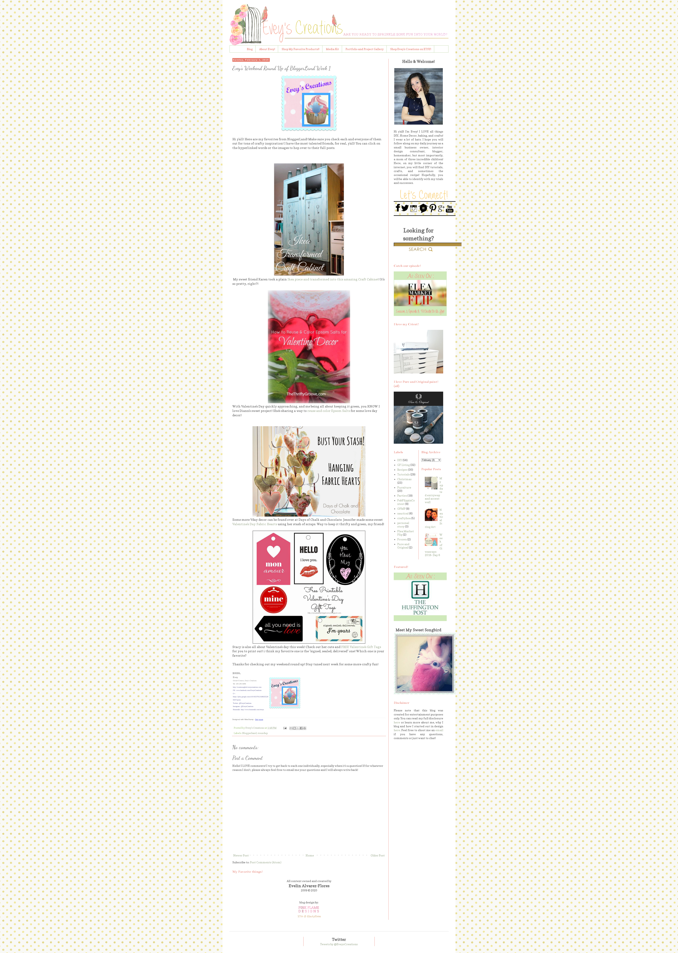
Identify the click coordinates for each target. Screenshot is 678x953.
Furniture (404, 487)
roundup (263, 733)
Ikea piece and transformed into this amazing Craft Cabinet (333, 279)
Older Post (378, 855)
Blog (250, 49)
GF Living (403, 465)
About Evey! (267, 49)
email (439, 730)
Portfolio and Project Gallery (365, 49)
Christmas (404, 479)
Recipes (402, 469)
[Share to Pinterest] (304, 728)
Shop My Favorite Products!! (300, 49)
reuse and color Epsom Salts (328, 411)
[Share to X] (298, 728)
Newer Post (241, 855)
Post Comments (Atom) (265, 862)
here (397, 722)
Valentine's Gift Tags (365, 647)
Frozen (402, 539)
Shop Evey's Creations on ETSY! (410, 49)
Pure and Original (403, 545)
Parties (402, 495)
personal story (403, 524)
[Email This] (291, 728)
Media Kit (332, 49)
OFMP (401, 508)
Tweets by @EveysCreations (339, 944)
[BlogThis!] (294, 728)
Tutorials (403, 474)
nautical (403, 513)
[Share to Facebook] (301, 728)
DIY (399, 460)
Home (310, 855)
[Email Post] (284, 727)
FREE (345, 647)
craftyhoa (404, 518)
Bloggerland (249, 733)
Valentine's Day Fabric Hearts (254, 524)
